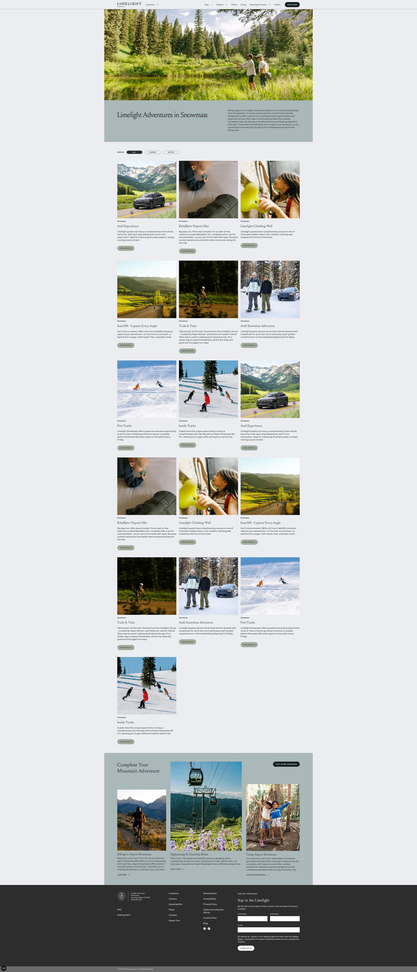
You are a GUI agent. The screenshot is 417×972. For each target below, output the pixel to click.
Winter (171, 152)
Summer (152, 152)
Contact (173, 915)
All (134, 152)
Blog (205, 923)
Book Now (292, 5)
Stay (207, 4)
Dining (243, 4)
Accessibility (209, 898)
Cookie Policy (210, 917)
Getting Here (123, 915)
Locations (174, 893)
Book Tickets (175, 869)
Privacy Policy (210, 904)
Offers (234, 4)
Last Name (274, 914)
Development (210, 893)
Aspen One (174, 920)
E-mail (240, 925)
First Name (242, 914)
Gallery (277, 4)
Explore (220, 4)
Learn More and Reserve (256, 875)
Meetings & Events (258, 4)
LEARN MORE (122, 875)
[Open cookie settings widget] (3, 968)
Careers (173, 898)
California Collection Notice (213, 911)
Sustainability (175, 904)
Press (171, 909)
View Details (126, 248)
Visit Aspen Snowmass (286, 764)
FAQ (119, 909)
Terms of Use (269, 936)
